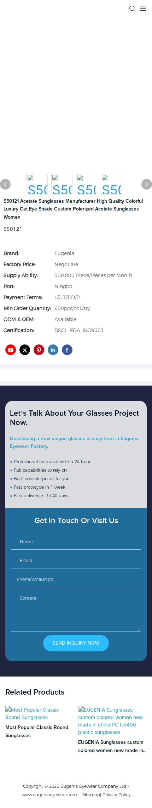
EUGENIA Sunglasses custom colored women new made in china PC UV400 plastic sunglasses (111, 747)
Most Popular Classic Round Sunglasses (36, 731)
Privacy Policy (116, 794)
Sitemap (90, 794)
